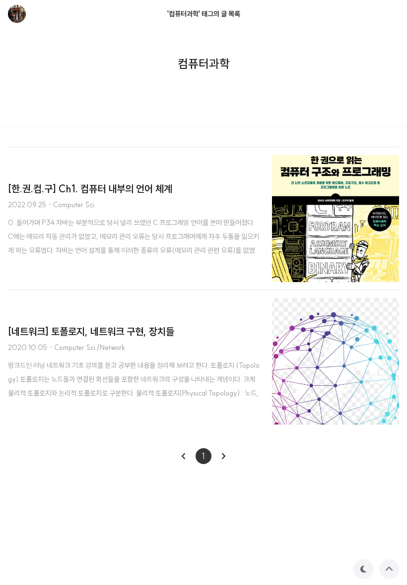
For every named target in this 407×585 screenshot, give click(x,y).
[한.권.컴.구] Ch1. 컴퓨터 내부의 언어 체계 (90, 188)
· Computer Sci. (72, 204)
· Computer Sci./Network (87, 347)
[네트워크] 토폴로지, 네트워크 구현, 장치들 (91, 331)
